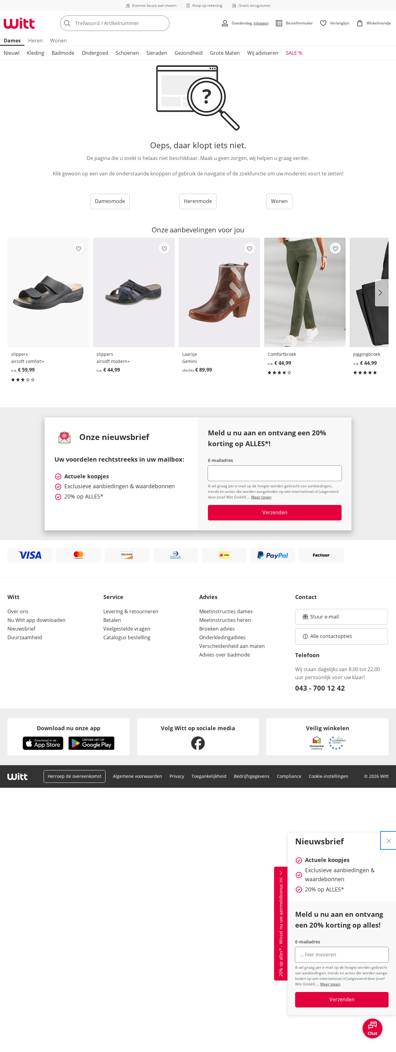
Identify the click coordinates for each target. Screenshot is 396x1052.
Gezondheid (188, 53)
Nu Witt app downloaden (36, 620)
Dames (12, 40)
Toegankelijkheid (209, 776)
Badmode (63, 53)
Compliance (289, 776)
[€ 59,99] (48, 292)
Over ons (17, 611)
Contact (306, 597)
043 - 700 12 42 (320, 687)
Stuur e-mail (324, 618)
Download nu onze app (68, 728)
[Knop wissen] (163, 23)
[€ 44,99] (133, 292)
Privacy (177, 776)
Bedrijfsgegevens (251, 776)
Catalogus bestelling (126, 637)
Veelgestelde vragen (126, 628)
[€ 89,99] (219, 292)
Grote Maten (225, 53)
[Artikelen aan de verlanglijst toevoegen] (78, 248)
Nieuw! (11, 53)
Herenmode (198, 201)
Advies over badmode (224, 654)
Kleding (35, 53)
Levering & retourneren (130, 611)
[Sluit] (389, 840)
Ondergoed (95, 53)
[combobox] (128, 23)
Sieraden (156, 53)
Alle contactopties (331, 636)
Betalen (112, 620)
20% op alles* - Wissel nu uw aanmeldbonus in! (281, 927)
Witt (13, 597)
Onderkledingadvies (222, 637)
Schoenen (127, 53)
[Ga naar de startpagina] (19, 23)
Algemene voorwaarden (137, 776)
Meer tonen (330, 984)
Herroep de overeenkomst (74, 776)
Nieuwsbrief (21, 628)
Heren (35, 40)
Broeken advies (217, 628)
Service (113, 597)
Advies (208, 597)
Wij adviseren (262, 53)
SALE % (294, 53)
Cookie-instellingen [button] (328, 776)
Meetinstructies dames (226, 611)
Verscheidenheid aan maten (232, 646)
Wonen (58, 40)
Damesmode (110, 201)
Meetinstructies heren (225, 620)
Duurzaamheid (24, 637)
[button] (382, 292)
